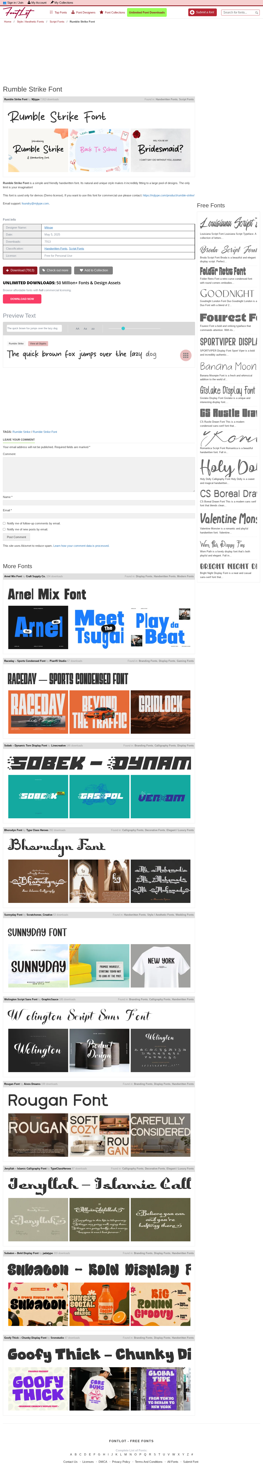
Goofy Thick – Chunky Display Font (25, 1337)
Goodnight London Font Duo (228, 294)
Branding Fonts (148, 661)
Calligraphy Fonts (165, 745)
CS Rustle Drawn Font (228, 413)
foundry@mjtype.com (35, 203)
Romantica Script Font (228, 438)
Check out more (57, 270)
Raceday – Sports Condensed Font (24, 661)
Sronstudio (57, 1337)
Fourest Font (228, 317)
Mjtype (35, 99)
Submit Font (190, 1461)
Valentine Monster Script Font (228, 519)
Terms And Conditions (148, 1461)
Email (7, 510)
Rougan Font (12, 1084)
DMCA (103, 1461)
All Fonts (172, 1461)
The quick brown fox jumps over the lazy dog (82, 355)
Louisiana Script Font (228, 223)
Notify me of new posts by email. (27, 529)
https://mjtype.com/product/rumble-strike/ (168, 195)
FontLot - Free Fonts (131, 1441)
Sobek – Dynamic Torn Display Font (25, 745)
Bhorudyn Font (13, 830)
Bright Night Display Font (228, 566)
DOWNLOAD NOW (22, 298)
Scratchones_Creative (39, 914)
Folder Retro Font (223, 272)
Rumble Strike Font (15, 99)
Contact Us (70, 1461)
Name (8, 497)
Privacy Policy (121, 1461)
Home (7, 21)
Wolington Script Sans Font (20, 999)
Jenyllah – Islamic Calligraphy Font (25, 1168)
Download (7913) (22, 270)
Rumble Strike (21, 431)
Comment (9, 454)
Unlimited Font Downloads (147, 12)
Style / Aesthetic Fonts (30, 21)
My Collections (63, 2)
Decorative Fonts (155, 830)
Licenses (88, 1461)
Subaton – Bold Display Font (21, 1253)
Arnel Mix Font (13, 576)
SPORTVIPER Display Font (228, 342)
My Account (38, 2)
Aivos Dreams (32, 1084)
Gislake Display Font (227, 390)
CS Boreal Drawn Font (228, 494)
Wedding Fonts (185, 914)
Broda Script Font (228, 250)
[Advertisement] (131, 52)
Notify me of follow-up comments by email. (33, 523)
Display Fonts (144, 576)
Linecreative (58, 745)
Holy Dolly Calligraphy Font (228, 467)
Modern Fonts (185, 576)
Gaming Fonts (185, 661)
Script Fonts (57, 21)
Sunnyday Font (13, 914)
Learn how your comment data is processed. (81, 545)
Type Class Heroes (37, 830)
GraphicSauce (50, 999)
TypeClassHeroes (61, 1168)
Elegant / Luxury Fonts (180, 830)
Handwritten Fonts (167, 99)
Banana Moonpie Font (228, 367)
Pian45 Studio (58, 661)
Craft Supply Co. (36, 576)
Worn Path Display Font (222, 544)
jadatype (48, 1253)
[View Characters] (186, 355)
